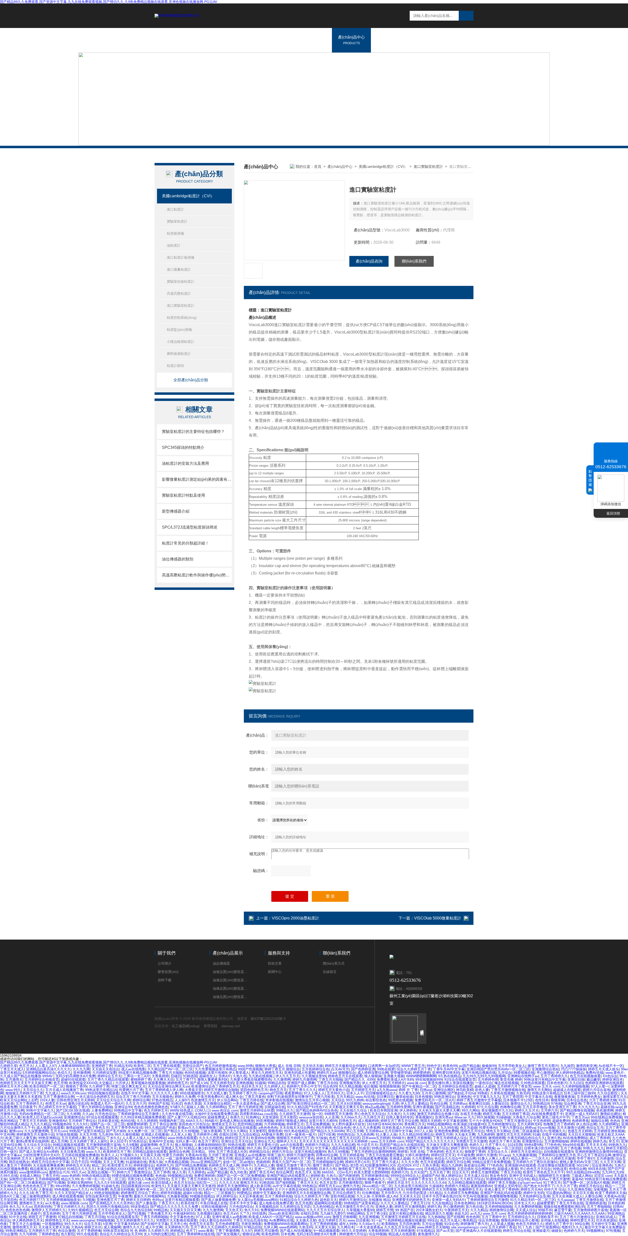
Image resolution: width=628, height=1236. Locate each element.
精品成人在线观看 (402, 1234)
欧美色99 (450, 1066)
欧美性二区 (142, 1066)
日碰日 (176, 1076)
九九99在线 (449, 1128)
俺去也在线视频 (506, 1083)
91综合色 (451, 1224)
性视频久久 (557, 1131)
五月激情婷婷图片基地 (103, 1145)
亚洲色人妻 (383, 1207)
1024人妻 (47, 1100)
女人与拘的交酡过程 (159, 1234)
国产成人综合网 (273, 1103)
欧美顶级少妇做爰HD (469, 1124)
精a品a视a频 (375, 1107)
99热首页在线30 (115, 1231)
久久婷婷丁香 (99, 1086)
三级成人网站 (581, 1176)
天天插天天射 (306, 1220)
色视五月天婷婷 (580, 1131)
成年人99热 (348, 1224)
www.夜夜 (205, 1231)
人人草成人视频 (502, 1224)
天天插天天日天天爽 (185, 1210)
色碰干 (35, 1213)
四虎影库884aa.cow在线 (258, 1114)
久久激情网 (281, 1079)
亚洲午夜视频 (423, 1107)
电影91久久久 (572, 1227)
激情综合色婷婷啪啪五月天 (55, 1158)
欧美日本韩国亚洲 (383, 1110)
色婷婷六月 (399, 1172)
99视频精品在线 (180, 1176)
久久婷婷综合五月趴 (295, 1207)
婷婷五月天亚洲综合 (526, 1152)
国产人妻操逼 (146, 1203)
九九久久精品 (40, 1124)
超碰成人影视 (507, 1169)
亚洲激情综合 (74, 1117)
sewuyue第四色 (311, 1117)
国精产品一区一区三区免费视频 (241, 1176)
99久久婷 (254, 1148)
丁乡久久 (113, 1138)
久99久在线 (9, 1176)
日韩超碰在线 (274, 1107)
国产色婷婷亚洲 (363, 1069)
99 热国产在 (404, 1210)
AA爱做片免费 (272, 1134)
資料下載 (164, 980)
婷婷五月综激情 (266, 1231)
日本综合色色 (576, 1100)
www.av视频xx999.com (312, 1217)
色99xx (157, 1200)
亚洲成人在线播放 (155, 1134)
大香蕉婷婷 (160, 1076)
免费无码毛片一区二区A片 (435, 1100)
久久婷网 (73, 1114)
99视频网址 (595, 1231)
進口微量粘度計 (179, 269)
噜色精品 (469, 1220)
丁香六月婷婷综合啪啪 (95, 1107)
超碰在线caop (611, 1107)
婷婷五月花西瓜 (131, 1148)
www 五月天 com (546, 1086)
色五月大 (26, 1066)
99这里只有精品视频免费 (137, 1073)
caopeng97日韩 (270, 1093)
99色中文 (434, 1066)
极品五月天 (108, 1148)
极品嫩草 (593, 1079)
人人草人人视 (180, 1134)
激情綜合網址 (610, 1114)
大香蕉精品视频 (176, 1162)
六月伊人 (122, 1083)
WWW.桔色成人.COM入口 (190, 1110)
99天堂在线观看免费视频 (368, 1158)
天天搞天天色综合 (105, 1069)
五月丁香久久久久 (302, 1090)
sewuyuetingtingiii (376, 1103)
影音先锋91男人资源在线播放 (450, 1083)
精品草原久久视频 (439, 1213)
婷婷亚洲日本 (612, 1079)
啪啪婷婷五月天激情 (553, 1176)
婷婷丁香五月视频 (502, 1182)
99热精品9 (541, 1103)
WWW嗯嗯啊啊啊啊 (421, 1076)
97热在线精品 (162, 1100)
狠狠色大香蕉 (265, 1066)
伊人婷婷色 (408, 1110)
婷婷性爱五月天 (582, 1220)
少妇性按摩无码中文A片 (41, 1155)
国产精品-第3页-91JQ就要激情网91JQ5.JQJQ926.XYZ (377, 1165)
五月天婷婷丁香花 (515, 1114)
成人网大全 (234, 1097)
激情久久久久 (133, 1227)
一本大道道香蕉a (246, 1103)
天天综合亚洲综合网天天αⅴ (168, 1086)
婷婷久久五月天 (527, 1110)
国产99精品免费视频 (191, 1165)
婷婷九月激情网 (304, 1079)
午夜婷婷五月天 (456, 1210)
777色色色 (552, 1145)
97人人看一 (600, 1086)
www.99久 (13, 1090)
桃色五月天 (278, 1090)
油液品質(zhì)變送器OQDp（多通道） (231, 988)
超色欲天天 (328, 1200)
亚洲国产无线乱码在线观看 (500, 1193)
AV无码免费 (99, 1189)
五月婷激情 (605, 1158)
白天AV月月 (340, 1069)
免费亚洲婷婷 (204, 1176)
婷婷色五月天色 (78, 1165)
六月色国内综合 (241, 1207)
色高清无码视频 (122, 1189)
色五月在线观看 (432, 1162)
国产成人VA (199, 1083)
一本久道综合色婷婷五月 (95, 1097)
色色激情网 (604, 1110)
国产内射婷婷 (349, 1176)
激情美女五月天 (223, 1124)
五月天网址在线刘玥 (180, 1189)
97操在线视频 (66, 1134)
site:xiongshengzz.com (468, 1227)
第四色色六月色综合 (194, 1124)
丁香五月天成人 (12, 1069)
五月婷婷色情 (488, 1079)
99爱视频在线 (524, 1073)
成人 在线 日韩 (289, 1066)
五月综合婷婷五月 (346, 1193)
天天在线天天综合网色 (296, 1128)
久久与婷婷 (27, 1234)
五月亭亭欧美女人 (511, 1066)
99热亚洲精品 (48, 1138)
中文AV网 (7, 1134)
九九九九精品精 (343, 1145)
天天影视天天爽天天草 (346, 1107)
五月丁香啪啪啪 (599, 1207)
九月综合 (504, 1073)
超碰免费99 (561, 1121)
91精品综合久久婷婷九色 (299, 1200)
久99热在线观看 (532, 1083)
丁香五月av (580, 1117)
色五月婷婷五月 (156, 1110)
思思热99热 (43, 1207)
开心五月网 (354, 1131)
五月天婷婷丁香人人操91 (89, 1141)
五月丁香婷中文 (494, 1217)
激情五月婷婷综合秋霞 (257, 1110)
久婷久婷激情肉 (417, 1155)
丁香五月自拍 (327, 1083)
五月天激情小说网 (570, 1128)
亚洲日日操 (576, 1079)
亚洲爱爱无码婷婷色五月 (411, 1200)
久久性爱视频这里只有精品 (215, 1069)
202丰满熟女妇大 (429, 1210)
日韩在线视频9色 (214, 1207)
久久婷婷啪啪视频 (575, 1086)
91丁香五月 (552, 1182)
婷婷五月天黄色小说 (333, 1090)
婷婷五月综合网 (458, 1162)
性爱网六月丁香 (131, 1090)
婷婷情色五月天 (57, 1220)
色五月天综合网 (106, 1210)
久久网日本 (345, 1227)
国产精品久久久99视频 (181, 1131)
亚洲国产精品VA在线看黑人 (288, 1176)
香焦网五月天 (414, 1124)
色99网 (311, 1169)
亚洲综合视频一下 (101, 1172)
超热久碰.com (138, 1182)
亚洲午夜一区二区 (149, 1189)
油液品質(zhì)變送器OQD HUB (231, 972)
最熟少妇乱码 (78, 1103)
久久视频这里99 (313, 1076)
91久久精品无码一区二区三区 (532, 1200)
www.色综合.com (225, 1110)
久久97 (246, 1231)
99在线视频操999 (428, 1079)
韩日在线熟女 (19, 1162)
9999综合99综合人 (405, 1176)
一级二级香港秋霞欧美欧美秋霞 (189, 1158)
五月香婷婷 (477, 1138)
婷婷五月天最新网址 (59, 1148)
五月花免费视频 (318, 1124)
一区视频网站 (52, 1224)
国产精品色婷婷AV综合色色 (317, 1110)
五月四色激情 (409, 1224)
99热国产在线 (158, 1103)
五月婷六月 (549, 1110)
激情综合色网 (179, 1152)
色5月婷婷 (323, 1128)
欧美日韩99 (357, 1179)
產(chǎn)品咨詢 (369, 261)
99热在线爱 (386, 1069)
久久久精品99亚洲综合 (416, 1134)
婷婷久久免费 (185, 1097)
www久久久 (79, 1189)
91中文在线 (17, 1217)
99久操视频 (485, 1117)
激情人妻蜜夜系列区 (212, 1079)
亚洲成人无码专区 (508, 1186)
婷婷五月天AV (531, 1189)
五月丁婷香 (161, 1172)
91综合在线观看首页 (460, 1079)
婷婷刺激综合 (143, 1165)
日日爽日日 (385, 1097)
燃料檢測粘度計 (179, 354)
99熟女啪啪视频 (106, 1193)
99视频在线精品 (202, 1196)
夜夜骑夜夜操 (564, 1097)
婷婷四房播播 (234, 1148)
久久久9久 (80, 1124)
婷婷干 (246, 1165)
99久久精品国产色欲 (160, 1128)
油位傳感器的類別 (177, 559)
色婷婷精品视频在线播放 (406, 1220)
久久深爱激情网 (36, 1131)
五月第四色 (8, 1200)
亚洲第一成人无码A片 (581, 1114)
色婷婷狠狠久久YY (360, 1189)
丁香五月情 (224, 1158)
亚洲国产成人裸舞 (301, 1083)
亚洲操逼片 (541, 1231)
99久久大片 (73, 1224)
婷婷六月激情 (486, 1155)
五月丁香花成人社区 (231, 1152)
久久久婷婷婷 (147, 1121)
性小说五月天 (367, 1145)
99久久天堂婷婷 (353, 1231)
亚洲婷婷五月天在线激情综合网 (306, 1193)
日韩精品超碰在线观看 (149, 1152)
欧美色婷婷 (270, 1234)
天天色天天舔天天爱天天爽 (439, 1110)
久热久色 (240, 1076)
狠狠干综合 (440, 1148)
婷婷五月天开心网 (13, 1086)
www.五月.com (494, 1213)
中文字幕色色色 (182, 1217)
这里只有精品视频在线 (478, 1073)
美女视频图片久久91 (497, 1110)
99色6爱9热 (533, 1145)
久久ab (87, 1114)
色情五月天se (55, 1103)
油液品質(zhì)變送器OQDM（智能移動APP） (231, 980)
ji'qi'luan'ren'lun (529, 1182)
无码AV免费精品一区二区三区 (42, 1114)
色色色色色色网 (17, 1210)
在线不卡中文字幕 (134, 1093)
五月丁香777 (185, 1079)
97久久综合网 (487, 1107)
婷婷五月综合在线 (516, 1231)
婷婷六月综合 (282, 1152)
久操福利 (436, 1186)
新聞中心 (385, 40)
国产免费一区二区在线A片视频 (586, 1182)
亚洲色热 (464, 1097)
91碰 (536, 1134)
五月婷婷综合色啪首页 (42, 1079)
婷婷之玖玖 (93, 1227)
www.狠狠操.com (74, 1203)
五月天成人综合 (476, 1176)
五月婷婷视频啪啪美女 (63, 1200)
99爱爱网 (413, 1189)
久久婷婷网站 (216, 1107)
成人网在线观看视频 (67, 1196)
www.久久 (93, 1152)
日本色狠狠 (423, 1097)
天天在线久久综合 (354, 1110)
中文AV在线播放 (475, 1196)
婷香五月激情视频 (484, 1172)
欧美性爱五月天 (119, 1165)
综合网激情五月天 (390, 1189)
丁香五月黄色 (255, 1097)
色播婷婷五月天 (470, 1189)
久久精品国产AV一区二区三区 (170, 1069)
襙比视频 (370, 1086)
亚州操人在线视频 (554, 1220)
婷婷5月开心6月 (357, 1162)
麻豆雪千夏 (562, 1210)
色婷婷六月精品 (317, 1145)
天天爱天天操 (324, 1227)
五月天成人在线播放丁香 (64, 1090)
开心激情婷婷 (453, 1207)
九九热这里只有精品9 (410, 1186)
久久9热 (409, 1114)
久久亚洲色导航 (579, 1189)
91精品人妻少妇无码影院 (203, 1148)
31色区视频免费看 (14, 1169)
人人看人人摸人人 (136, 1138)
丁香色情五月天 (301, 1148)
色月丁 (191, 1231)
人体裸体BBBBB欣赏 (74, 1066)
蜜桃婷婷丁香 (141, 1079)
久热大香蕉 (430, 1165)
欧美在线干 (189, 1203)
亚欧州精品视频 (342, 1196)
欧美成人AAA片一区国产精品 (271, 1217)
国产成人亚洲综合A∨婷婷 (38, 1152)
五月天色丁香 (439, 1172)
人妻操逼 (45, 1189)
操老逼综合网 (474, 1165)
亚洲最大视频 (393, 1076)
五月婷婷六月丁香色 (298, 1158)
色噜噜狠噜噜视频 (503, 1196)
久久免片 (394, 1114)
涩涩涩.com (603, 1176)
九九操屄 (567, 1066)
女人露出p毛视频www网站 (257, 1200)
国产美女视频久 (228, 1234)
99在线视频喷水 (192, 1093)
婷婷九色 (600, 1141)
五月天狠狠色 (162, 1097)
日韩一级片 (8, 1152)
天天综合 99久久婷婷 (347, 1100)
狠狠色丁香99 (76, 1086)
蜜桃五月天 (248, 1182)
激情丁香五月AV (261, 1172)
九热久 (619, 1165)
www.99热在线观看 (182, 1138)
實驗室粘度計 (177, 221)
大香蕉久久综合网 (526, 1117)
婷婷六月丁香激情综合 (134, 1172)
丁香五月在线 (510, 1172)
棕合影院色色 (376, 1100)
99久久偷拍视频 (127, 1134)
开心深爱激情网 (275, 1148)
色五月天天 (454, 1152)
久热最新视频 (177, 1196)
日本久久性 (327, 1169)
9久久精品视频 (350, 1086)
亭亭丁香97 (585, 1158)
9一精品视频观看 (327, 1231)
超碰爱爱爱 (545, 1203)
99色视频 (61, 1189)
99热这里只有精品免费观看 (605, 1179)
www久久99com (73, 1093)
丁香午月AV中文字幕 (449, 1069)
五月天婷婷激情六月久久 (135, 1220)
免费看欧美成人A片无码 (395, 1079)
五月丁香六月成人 (385, 1162)
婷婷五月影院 (616, 1148)
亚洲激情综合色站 (545, 1069)
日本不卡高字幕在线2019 (441, 1196)
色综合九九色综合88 (136, 1210)
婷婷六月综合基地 (596, 1090)
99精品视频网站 (439, 1124)
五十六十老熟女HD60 (485, 1121)
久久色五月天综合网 (399, 1227)
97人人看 (203, 1217)
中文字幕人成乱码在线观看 (336, 1148)
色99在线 (127, 1121)
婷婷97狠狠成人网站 (291, 1121)
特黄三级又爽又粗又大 (128, 1086)
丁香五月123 (420, 1203)
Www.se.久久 (464, 1117)
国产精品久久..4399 (359, 1079)
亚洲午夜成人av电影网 (229, 1217)
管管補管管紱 (400, 1073)
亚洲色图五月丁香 (110, 1200)
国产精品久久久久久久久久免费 (174, 1207)
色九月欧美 (238, 1172)
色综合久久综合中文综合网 (455, 1158)
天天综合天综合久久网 (113, 1100)
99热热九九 (617, 1145)
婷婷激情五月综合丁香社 (139, 1193)
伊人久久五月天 (287, 1076)
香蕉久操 (155, 1162)
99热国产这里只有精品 (86, 1131)
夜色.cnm (152, 1148)
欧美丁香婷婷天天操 (610, 1193)
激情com (15, 1131)
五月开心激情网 (433, 1093)
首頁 (317, 166)
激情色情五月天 (24, 1227)
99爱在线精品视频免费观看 (132, 1176)
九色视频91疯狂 (209, 1213)
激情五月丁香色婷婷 (257, 1189)
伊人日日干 (118, 1141)
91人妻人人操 (386, 1134)
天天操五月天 (230, 1179)
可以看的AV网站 (558, 1193)
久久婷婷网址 (609, 1124)
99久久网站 (470, 1110)
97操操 (321, 1138)
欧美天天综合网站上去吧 (19, 1100)
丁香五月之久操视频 (24, 1224)
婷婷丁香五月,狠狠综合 (282, 1069)
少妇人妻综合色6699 (215, 1220)
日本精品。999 (202, 1152)
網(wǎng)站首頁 (284, 40)
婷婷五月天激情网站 (232, 1186)
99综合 (432, 1220)
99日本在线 (597, 1169)
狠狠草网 (557, 1100)
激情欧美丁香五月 (352, 1169)
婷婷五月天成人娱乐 (603, 1069)
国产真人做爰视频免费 (218, 1200)
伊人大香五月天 (374, 1083)
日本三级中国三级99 (579, 1093)
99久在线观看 (87, 1234)
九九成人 (52, 1093)
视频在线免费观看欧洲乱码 (564, 1207)
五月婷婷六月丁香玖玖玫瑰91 (535, 1162)
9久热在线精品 (449, 1076)
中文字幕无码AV (126, 1224)
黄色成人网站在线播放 (237, 1121)
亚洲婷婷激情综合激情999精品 (598, 1152)
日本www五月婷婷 (376, 1138)
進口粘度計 (175, 209)
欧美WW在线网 (263, 1138)
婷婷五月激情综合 (290, 1169)
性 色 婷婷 (138, 1231)
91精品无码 (123, 1066)
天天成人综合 (525, 1210)
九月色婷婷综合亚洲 (534, 1196)
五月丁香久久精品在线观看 (108, 1079)
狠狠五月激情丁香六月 (293, 1165)
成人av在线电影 (133, 1069)
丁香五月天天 (307, 1182)
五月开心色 (178, 1224)
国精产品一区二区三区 (107, 1124)
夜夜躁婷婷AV (481, 1186)
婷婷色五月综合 (472, 1131)
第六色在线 (474, 1207)
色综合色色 (342, 1128)
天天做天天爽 (465, 1134)
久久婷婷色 (196, 1172)
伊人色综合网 (586, 1124)
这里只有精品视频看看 (182, 1200)
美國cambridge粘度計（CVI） (188, 196)
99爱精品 (244, 1193)
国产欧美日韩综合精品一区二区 (311, 1103)
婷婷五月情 (384, 1210)
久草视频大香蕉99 (360, 1210)
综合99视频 (377, 1234)
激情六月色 (351, 1186)
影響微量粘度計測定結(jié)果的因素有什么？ (197, 479)
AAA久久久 (194, 1121)
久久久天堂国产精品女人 (73, 1193)
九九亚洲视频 (368, 1217)
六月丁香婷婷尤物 (602, 1100)
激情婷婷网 (496, 1138)
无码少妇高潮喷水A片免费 (75, 1076)
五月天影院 (288, 1117)
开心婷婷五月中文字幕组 (57, 1107)
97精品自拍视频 (70, 1217)
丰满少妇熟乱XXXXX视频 (116, 1169)
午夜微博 (125, 1196)
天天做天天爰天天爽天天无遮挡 (191, 1186)
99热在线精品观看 (96, 1176)
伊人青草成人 (239, 1073)
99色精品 (309, 1186)
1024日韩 (515, 1145)
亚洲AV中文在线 (161, 1141)
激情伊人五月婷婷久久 (48, 1210)
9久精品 (436, 1193)
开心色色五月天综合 (369, 1114)
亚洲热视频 (244, 1083)
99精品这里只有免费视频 (491, 1162)
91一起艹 (378, 1220)
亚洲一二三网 (264, 1169)
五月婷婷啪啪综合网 (327, 1162)
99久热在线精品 (296, 1131)
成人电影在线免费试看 (276, 1203)
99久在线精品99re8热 (583, 1172)
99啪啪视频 (105, 1220)
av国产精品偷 (469, 1066)
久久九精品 (478, 1210)
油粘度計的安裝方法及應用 (185, 463)
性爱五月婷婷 (172, 1155)
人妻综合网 (593, 1196)
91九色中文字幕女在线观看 (219, 1189)
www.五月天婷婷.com (387, 1141)
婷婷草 (402, 1152)
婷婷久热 (434, 1207)
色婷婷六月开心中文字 (304, 1086)
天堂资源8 (270, 1117)
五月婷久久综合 (446, 1179)
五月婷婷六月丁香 (42, 1231)
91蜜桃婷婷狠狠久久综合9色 (508, 1179)
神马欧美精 (464, 1090)
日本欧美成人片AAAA (398, 1128)
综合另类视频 (488, 1220)
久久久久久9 (228, 1182)
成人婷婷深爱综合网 (372, 1073)
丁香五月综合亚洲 (596, 1103)
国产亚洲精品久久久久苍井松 (111, 1203)
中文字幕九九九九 (486, 1097)
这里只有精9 (217, 1073)
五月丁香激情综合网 (58, 1097)
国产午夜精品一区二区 (419, 1086)
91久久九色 (28, 1189)
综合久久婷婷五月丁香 (414, 1069)
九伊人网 (270, 1227)
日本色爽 (287, 1234)
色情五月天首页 (201, 1224)
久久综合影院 (608, 1093)
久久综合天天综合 (37, 1145)
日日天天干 (460, 1172)
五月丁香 (178, 1179)
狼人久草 (179, 1172)
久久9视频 (130, 1145)
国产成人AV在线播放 (296, 1231)
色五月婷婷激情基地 (220, 1066)
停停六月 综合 (554, 1189)
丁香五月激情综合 (517, 1121)
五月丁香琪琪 (512, 1097)
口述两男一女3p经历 (383, 1066)
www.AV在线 (365, 1097)
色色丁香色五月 (97, 1128)
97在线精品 (425, 1231)
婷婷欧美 (317, 1176)
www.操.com (416, 1083)
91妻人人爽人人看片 (493, 1158)
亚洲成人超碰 (399, 1158)
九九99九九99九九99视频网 (484, 1076)
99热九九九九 (593, 1148)
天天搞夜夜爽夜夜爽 (48, 1165)
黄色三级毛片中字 (555, 1117)
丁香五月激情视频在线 (508, 1090)
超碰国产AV (430, 1176)
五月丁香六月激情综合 (577, 1217)
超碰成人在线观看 (567, 1090)
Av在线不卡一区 (611, 1066)
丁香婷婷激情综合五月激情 (139, 1114)
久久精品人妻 (264, 1165)
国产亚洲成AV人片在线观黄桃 (478, 1231)
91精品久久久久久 (81, 1169)
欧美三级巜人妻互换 (20, 1138)
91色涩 (176, 1103)
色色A (614, 1121)
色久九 (14, 1207)
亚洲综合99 (123, 1107)
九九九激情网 (213, 1210)
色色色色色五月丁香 (38, 1186)
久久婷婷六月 (158, 1231)
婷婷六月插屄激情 (300, 1155)
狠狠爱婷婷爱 (137, 1124)
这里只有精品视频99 (310, 1152)
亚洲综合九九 (264, 1141)
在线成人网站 (30, 1176)
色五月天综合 (184, 1182)
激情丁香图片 (323, 1165)
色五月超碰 (468, 1128)
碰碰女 (556, 1231)
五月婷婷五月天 (363, 1090)
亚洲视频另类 (349, 1083)
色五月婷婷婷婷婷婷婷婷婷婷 (529, 1213)
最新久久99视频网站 (149, 1196)
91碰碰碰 (503, 1117)
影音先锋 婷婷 (511, 1079)
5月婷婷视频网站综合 (39, 1073)
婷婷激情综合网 (501, 1210)
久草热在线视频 (502, 1093)
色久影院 (68, 1234)
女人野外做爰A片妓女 (348, 1124)
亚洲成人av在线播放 (249, 1155)
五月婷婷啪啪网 (47, 1179)
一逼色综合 (483, 1083)
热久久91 (251, 1210)
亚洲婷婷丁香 (102, 1066)
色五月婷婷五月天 (332, 1220)
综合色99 (330, 1086)
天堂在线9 (465, 1169)
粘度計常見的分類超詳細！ (185, 543)
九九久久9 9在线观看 (110, 1182)
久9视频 (88, 1200)
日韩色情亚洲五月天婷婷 (75, 1100)
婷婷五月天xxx (329, 1186)
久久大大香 (409, 1162)
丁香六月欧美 (324, 1097)
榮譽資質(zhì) (168, 972)
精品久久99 (70, 1179)
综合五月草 (92, 1224)
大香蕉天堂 (193, 1090)
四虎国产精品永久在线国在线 (401, 1145)
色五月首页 (328, 1182)
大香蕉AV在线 (195, 1155)
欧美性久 (158, 1186)
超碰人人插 (195, 1107)
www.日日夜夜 (358, 1220)
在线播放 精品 (379, 1200)
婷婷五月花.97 (398, 1182)
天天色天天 (233, 1210)
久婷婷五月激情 (563, 1158)
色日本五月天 (251, 1086)
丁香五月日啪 (94, 1217)
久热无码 (523, 1093)
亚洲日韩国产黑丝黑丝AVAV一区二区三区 (498, 1069)
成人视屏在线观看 (50, 1128)
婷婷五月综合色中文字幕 (50, 1162)
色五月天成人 (450, 1220)
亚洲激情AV (57, 1121)
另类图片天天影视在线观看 (176, 1220)
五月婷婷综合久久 (521, 1217)
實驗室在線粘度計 (180, 281)
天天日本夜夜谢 (251, 1196)
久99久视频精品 (80, 1210)
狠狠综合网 (251, 1234)
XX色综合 (610, 1076)
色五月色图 (303, 1203)
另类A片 (224, 1076)
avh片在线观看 (291, 1145)
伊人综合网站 (227, 1100)
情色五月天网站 (498, 1131)
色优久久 (64, 1073)
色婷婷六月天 (574, 1231)
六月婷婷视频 (274, 1124)
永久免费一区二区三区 (144, 1131)
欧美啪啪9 (389, 1224)
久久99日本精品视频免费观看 (142, 1117)
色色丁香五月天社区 (344, 1138)
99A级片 (211, 1121)
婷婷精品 (177, 1231)
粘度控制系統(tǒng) (182, 317)
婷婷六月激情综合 (352, 1200)
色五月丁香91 (208, 1141)
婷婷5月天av (326, 1073)
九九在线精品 (442, 1203)
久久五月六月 (136, 1103)
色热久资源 (192, 1103)
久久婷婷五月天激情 (294, 1114)
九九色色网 (365, 1134)
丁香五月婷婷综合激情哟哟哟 (373, 1152)
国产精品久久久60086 (327, 1131)
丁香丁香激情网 (227, 1231)
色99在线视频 (195, 1073)
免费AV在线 (594, 1073)
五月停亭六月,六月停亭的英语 (404, 1193)
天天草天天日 (409, 1196)
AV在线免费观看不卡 (547, 1114)
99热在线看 (236, 1145)
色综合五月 (594, 1128)
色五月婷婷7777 (31, 1200)
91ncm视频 (546, 1128)
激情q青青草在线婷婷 (32, 1141)
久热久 (331, 1176)
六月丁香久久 (495, 1145)
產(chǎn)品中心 (351, 40)
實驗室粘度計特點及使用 (183, 495)
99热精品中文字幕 (128, 1110)
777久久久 (244, 1169)
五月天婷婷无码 (222, 1083)
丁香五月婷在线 (251, 1100)
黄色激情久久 (428, 1234)
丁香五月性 (50, 1176)
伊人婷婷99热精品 (570, 1073)
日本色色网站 (464, 1203)
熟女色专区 (498, 1176)
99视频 (95, 1162)
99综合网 (582, 1224)
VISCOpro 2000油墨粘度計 (295, 918)
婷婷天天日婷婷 (138, 1200)
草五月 (614, 1141)
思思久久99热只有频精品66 (107, 1207)
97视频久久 (129, 1155)
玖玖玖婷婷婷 (130, 1158)
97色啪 (556, 1103)
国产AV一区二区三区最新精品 (22, 1182)
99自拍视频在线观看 (103, 1093)
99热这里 (560, 1169)
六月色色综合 (105, 1114)
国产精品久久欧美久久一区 (21, 1148)
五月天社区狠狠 (349, 1103)
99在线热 (259, 1213)
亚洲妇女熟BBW (79, 1182)
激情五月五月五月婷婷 (513, 1134)
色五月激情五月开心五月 (354, 1207)
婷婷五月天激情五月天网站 (158, 1169)
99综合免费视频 (482, 1148)
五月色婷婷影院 (227, 1224)
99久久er (78, 1172)
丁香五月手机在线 (569, 1203)
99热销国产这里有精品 (361, 1203)
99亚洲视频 (265, 1121)
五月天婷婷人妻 (73, 1138)
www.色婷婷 (70, 1176)
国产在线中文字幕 (154, 1224)
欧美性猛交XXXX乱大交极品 (91, 1083)
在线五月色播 (470, 1114)
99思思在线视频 (400, 1100)
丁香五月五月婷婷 (33, 1121)
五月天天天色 (596, 1145)
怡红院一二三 (206, 1182)
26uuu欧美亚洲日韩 (283, 1213)
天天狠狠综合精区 (217, 1103)
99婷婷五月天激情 (338, 1114)
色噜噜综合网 (510, 1107)
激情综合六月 (59, 1172)
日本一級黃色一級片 (300, 1134)
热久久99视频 (338, 1152)
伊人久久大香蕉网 (366, 1128)
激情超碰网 (74, 1128)
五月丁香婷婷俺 (89, 1231)
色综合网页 (284, 1172)
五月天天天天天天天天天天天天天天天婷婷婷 (334, 1141)
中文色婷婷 (541, 1121)
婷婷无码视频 (170, 1193)
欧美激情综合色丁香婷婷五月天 (215, 1086)
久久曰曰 (576, 1083)
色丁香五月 (43, 1193)
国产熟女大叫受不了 (538, 1186)
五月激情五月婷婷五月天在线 (403, 1217)
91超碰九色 (110, 1186)
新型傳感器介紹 (175, 511)
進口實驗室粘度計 (180, 305)
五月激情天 (14, 1079)
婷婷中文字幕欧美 (266, 1193)
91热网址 (253, 1117)
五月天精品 (344, 1097)
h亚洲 (107, 1224)
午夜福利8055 (184, 1213)
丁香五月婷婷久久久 (202, 1179)
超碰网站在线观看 (328, 1203)
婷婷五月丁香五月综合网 (399, 1121)
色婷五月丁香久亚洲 (504, 1141)
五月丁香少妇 (376, 1213)
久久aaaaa (565, 1200)
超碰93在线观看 (73, 1079)
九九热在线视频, (261, 1076)
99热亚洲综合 (444, 1097)
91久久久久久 (152, 1158)
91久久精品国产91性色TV (307, 1107)
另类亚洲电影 (251, 1224)
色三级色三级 (223, 1169)
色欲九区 (461, 1213)
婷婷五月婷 (444, 1134)
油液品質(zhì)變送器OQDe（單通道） (231, 997)
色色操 (160, 1176)
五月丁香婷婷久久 (554, 1076)
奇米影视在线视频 (279, 1100)
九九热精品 (96, 1138)
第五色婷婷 (51, 1213)
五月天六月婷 (319, 1179)
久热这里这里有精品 (196, 1169)
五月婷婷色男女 (589, 1097)
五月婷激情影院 (351, 1182)
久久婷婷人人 (274, 1086)
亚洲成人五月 (171, 1148)
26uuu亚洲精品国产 (205, 1162)
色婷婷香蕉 (580, 1121)
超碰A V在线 (192, 1193)
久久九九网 (81, 1069)
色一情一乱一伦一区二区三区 (103, 1179)
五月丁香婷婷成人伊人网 (164, 1090)
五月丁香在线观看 (166, 1066)
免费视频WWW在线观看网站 (282, 1210)
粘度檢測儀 (175, 233)
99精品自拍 (276, 1083)
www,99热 (245, 1066)
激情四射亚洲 (586, 1066)
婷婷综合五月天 (109, 1076)
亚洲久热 (554, 1138)
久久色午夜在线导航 (177, 1114)
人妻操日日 (499, 1103)
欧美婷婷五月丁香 (117, 1152)
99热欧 (482, 1093)
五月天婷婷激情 (403, 1231)
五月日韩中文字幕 (398, 1131)
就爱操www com (409, 1169)
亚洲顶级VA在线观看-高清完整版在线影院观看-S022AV (547, 1165)
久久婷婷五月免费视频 (461, 1193)
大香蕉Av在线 (614, 1196)
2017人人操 (423, 1131)
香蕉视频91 (424, 1117)
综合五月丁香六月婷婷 (133, 1097)
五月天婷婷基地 (351, 1155)
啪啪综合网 (599, 1121)
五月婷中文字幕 (603, 1224)
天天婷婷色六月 (176, 1227)
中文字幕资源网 (455, 1121)
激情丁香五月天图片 (542, 1066)
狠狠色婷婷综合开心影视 (520, 1220)
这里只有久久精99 (323, 1121)
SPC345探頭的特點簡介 (183, 447)
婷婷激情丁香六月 (474, 1224)
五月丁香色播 (570, 1148)
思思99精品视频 (249, 1124)
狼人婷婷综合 (451, 1176)
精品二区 (98, 1165)
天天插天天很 (150, 1155)
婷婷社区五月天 (237, 1138)
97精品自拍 (253, 1227)
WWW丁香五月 (413, 1066)
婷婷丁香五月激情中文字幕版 (479, 1100)
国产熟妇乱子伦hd (461, 1093)
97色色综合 (138, 1141)
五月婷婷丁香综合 (82, 1121)
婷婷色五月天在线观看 (345, 1076)
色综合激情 (66, 1231)
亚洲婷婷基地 (595, 1203)
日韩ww (426, 1090)
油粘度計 (174, 245)
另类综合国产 (192, 1066)
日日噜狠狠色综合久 (381, 1093)
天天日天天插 (583, 1193)
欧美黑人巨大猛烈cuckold (42, 1117)
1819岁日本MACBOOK (384, 1124)
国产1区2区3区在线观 (72, 1110)
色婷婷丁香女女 (420, 1179)
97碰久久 (177, 1107)
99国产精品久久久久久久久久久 (430, 1141)
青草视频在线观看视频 (148, 1083)
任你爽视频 (370, 1193)
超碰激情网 (148, 1145)
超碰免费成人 (218, 1117)
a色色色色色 (267, 1128)
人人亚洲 (332, 1117)
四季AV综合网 (326, 1155)
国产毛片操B (115, 1131)
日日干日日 (79, 1162)
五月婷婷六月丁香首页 (514, 1086)
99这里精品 (139, 1207)
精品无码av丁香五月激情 (551, 1179)
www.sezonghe (82, 1220)
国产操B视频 (285, 1182)
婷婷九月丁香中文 (559, 1224)
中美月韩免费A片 (210, 1097)
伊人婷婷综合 (226, 1196)
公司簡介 (164, 963)
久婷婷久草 (8, 1066)
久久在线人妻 (216, 1093)
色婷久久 (476, 1145)
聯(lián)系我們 (445, 40)
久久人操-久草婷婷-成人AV (376, 1196)
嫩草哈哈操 (404, 1097)
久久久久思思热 (211, 1138)
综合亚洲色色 (602, 1165)
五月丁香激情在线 (381, 1169)
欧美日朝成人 (161, 1182)
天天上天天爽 (113, 1162)
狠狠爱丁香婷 (475, 1152)
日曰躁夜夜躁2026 (135, 1186)
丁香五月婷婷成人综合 (450, 1138)
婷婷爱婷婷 (421, 1073)
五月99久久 (335, 1093)
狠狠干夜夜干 (375, 1182)
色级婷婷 (263, 1162)
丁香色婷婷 (435, 1152)
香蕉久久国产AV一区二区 (291, 1162)
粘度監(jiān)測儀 (179, 330)
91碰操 (260, 1083)
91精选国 (190, 1076)
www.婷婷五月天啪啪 (433, 1227)
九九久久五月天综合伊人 (325, 1210)
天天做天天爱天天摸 (53, 1227)
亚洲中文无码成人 (522, 1176)
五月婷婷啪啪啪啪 (498, 1207)
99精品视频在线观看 (68, 1145)
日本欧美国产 (87, 1148)
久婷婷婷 (468, 1107)
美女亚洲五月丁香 (562, 1107)
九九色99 (105, 1134)
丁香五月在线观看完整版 (384, 1155)
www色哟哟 (288, 1227)
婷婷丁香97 (459, 1148)
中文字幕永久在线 (538, 1097)
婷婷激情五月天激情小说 (35, 1134)
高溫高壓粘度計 (179, 293)
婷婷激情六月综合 (353, 1234)
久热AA (76, 1227)
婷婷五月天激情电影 (409, 1207)
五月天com (58, 1131)
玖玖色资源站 (606, 1220)
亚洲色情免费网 (446, 1131)
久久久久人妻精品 (394, 1203)
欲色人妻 (482, 1090)
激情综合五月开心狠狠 (312, 1100)
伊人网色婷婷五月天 (27, 1220)
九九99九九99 (612, 1172)
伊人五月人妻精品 (414, 1103)
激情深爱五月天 (615, 1097)
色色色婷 (473, 1217)
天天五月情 (87, 1134)
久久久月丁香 (566, 1186)
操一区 (317, 1114)
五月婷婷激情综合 (501, 1124)
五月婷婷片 (396, 1083)
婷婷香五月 (295, 1124)
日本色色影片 (557, 1083)
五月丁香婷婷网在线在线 (195, 1234)
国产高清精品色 (447, 1107)
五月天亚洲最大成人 (567, 1196)
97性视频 (613, 1231)
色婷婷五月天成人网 (224, 1165)
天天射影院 (257, 1131)
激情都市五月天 (31, 1203)
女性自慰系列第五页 (100, 1196)
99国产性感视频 (250, 1069)
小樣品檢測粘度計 (180, 342)
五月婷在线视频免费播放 (80, 1155)
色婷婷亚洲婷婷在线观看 (604, 1083)
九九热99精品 (323, 1207)
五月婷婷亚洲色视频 (609, 1131)
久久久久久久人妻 (164, 1093)
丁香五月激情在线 (589, 1200)
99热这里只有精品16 (101, 1090)
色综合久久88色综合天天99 (121, 1234)
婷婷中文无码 (533, 1193)
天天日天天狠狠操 (581, 1134)
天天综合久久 (33, 1090)
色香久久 (237, 1117)
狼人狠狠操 (372, 1076)
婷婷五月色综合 (591, 1186)
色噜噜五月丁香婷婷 (558, 1124)
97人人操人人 (314, 1093)
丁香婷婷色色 (48, 1234)
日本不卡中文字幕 (243, 1203)
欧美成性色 (109, 1158)
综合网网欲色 (485, 1169)
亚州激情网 (81, 1073)
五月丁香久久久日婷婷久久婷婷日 (216, 1227)
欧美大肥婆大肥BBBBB (371, 1172)
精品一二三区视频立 (219, 1193)
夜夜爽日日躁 (479, 1103)
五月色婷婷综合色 (315, 1069)
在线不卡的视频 (554, 1134)
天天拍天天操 (312, 1066)
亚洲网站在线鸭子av (522, 1076)
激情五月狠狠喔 (419, 1138)
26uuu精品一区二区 (377, 1186)
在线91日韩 (228, 1134)
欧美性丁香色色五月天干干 (543, 1172)
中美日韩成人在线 (213, 1203)
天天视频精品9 (266, 1207)
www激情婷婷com (33, 1172)
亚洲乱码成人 (606, 1217)
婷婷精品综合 (259, 1152)
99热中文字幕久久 (40, 1110)
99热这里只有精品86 (388, 1148)
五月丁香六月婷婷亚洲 (245, 1107)
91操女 (364, 1148)
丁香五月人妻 (88, 1158)
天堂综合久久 (498, 1152)
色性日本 (542, 1100)
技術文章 (275, 963)
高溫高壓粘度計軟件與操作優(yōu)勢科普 (197, 575)
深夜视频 (600, 1189)
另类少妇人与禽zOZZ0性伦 (148, 1179)
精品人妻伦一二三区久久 (530, 1158)
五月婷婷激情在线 (375, 1176)
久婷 (395, 1103)
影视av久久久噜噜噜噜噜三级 (200, 1128)
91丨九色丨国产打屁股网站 (539, 1227)
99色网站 (159, 1138)
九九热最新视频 (524, 1155)
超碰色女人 (207, 1076)
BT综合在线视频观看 (102, 1117)
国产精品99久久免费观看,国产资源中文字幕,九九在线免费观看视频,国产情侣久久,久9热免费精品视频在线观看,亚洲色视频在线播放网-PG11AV (108, 1062)
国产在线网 (455, 1217)
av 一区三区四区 (509, 1148)
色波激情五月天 (203, 1100)
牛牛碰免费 (465, 1155)
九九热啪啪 (436, 1217)
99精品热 (161, 1210)
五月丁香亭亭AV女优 (127, 1128)
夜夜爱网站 (293, 1093)
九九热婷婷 (485, 1134)
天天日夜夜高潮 (72, 1152)
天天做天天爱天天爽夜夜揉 (446, 1145)
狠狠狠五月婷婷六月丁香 (24, 1093)
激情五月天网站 (539, 1090)
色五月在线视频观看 (585, 1076)
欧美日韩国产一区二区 (46, 1086)
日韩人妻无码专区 (399, 1117)
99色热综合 (345, 1134)
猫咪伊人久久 (286, 1141)
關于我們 (318, 40)
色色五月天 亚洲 (307, 1172)
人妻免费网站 (101, 1110)
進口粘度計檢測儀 (180, 257)
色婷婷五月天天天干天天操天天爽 (26, 1083)
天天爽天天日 (163, 1079)
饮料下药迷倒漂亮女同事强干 (289, 1097)
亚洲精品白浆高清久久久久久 (48, 1069)
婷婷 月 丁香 (408, 1090)
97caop (504, 1155)
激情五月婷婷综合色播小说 (437, 1114)
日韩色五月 (347, 1121)
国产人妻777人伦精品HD (186, 1117)
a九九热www (387, 1090)
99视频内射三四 (171, 1121)
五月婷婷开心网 (205, 1134)
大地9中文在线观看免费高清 (216, 1114)
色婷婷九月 (164, 1165)
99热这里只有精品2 (547, 1093)
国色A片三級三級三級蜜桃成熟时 (25, 1196)
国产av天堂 (445, 1231)
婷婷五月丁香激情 (42, 1217)
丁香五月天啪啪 (170, 1073)
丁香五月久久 (168, 1203)
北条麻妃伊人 (427, 1128)
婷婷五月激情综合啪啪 (221, 1090)
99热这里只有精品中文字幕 (544, 1079)
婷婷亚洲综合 (252, 1179)
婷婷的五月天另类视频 (439, 1189)
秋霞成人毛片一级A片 (107, 1103)
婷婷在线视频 (580, 1141)
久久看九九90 (408, 1093)
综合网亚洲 (572, 1103)
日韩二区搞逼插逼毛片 (529, 1131)
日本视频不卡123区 (518, 1100)
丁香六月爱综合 (511, 1128)
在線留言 (413, 40)
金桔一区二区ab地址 (238, 1162)
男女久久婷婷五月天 (266, 1073)
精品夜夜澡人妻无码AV (47, 1169)
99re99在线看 (573, 1145)
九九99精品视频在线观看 (467, 1182)
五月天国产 (418, 1172)
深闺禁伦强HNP (21, 1179)
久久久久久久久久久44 (428, 1182)
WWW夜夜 (273, 1179)
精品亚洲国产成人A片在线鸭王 (258, 1158)
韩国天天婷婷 (430, 1121)
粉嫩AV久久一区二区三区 (386, 1179)
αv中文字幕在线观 (286, 1186)
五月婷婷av (458, 1103)
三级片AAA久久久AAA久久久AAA (579, 1213)
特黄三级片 (276, 1155)
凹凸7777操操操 (573, 1069)
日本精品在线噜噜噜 (439, 1169)
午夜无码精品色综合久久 (526, 1138)
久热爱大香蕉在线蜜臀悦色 (250, 1079)
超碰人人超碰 (484, 1086)
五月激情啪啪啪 (556, 1141)
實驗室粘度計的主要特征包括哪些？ (193, 431)
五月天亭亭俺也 (535, 1107)
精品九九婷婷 (451, 1165)
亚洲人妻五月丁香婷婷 (501, 1189)
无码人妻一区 (185, 1141)
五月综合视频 (432, 1224)
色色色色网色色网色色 (151, 1107)
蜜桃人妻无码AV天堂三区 (579, 1162)
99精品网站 (355, 1213)
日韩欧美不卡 (547, 1217)
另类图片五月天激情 (471, 1141)
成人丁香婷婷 (599, 1138)
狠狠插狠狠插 (389, 1086)
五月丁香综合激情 (163, 1124)
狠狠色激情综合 (295, 1179)
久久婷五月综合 (472, 1179)
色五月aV (230, 1213)
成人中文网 (153, 1227)
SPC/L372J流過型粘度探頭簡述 (189, 527)
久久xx (27, 1207)
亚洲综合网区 (443, 1090)
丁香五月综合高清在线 (250, 1220)
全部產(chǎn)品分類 (190, 380)
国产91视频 (56, 1182)
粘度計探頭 (175, 366)
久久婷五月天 (373, 1117)
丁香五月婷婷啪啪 (154, 1217)
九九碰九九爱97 (332, 1213)
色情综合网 (577, 1169)
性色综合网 (438, 1103)
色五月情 (60, 1083)
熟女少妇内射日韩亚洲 (327, 1189)
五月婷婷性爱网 (399, 1107)
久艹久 (245, 1213)
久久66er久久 (350, 1117)
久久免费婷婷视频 (85, 1186)
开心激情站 (545, 1073)
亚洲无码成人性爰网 (299, 1073)
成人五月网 (59, 1141)
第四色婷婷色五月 (254, 1090)
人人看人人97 (45, 1066)
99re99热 (62, 1186)
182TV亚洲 (326, 1134)
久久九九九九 (588, 1107)
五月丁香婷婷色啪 (278, 1196)
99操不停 (545, 1210)
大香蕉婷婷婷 (378, 1231)
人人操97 (182, 1100)
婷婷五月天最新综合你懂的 (345, 1066)
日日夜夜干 (27, 1107)
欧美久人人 (109, 1155)
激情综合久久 (520, 1103)
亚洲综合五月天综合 (236, 1141)
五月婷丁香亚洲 (220, 1155)
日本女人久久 (524, 1203)
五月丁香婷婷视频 (323, 1224)
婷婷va (530, 1128)
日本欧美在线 (108, 1121)
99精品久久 (285, 1110)
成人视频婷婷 (368, 1121)
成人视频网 (112, 1227)
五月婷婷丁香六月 (242, 1093)
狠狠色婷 (275, 1131)
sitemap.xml (230, 1026)
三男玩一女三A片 (136, 1076)
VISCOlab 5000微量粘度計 (437, 918)
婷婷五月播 (491, 1114)
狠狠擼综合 (346, 1073)
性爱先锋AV (488, 1128)
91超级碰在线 (136, 1162)
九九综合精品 (249, 1134)
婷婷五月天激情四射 (331, 1158)
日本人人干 (355, 1093)
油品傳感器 (221, 963)
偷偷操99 (489, 1066)
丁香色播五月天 (159, 1213)
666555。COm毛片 (337, 1172)
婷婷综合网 (141, 1100)
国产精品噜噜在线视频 (577, 1110)
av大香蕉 (52, 1203)
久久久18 (26, 1193)
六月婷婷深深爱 (104, 1073)
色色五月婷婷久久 (529, 1224)
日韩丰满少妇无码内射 (541, 1148)
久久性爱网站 (422, 1158)
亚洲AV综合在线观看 (240, 1128)
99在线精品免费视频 (606, 1117)
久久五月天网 (610, 1162)
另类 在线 (417, 1152)
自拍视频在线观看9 (558, 1152)
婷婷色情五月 (177, 1083)
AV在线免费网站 (575, 1138)
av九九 (475, 1213)
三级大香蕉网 (210, 1131)
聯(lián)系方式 (333, 963)
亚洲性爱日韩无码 (445, 1073)
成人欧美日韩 (260, 1186)
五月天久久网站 (235, 1131)
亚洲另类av (443, 1117)
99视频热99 (61, 1124)
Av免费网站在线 (281, 1220)
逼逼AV (577, 1179)
